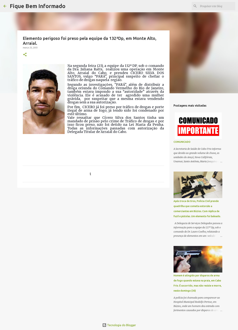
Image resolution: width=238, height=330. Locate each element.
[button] (25, 54)
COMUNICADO (182, 141)
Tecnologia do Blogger (121, 325)
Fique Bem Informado (38, 6)
